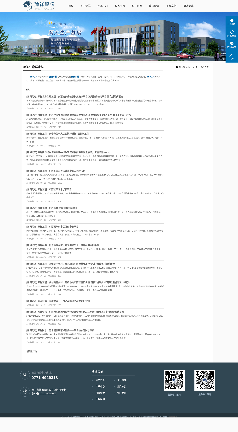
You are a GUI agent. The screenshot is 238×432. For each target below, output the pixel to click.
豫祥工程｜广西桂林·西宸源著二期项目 (57, 208)
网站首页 (100, 380)
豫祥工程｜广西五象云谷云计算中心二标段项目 (61, 171)
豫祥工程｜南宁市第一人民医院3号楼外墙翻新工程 (63, 133)
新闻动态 (31, 96)
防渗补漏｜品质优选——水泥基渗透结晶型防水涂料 (64, 301)
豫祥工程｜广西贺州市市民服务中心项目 (58, 226)
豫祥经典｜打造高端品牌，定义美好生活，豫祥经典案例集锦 (68, 245)
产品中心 (102, 6)
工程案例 (171, 6)
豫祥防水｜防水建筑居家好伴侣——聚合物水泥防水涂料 (66, 330)
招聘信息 (188, 6)
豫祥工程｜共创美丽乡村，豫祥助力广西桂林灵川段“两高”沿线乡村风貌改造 (76, 263)
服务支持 (120, 6)
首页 (71, 6)
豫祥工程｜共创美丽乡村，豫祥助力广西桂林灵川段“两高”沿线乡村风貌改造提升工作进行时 (84, 282)
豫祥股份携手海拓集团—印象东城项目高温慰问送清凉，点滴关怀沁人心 (74, 152)
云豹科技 (173, 417)
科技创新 (137, 6)
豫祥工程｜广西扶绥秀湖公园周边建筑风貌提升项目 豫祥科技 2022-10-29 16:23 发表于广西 (84, 115)
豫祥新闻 (154, 6)
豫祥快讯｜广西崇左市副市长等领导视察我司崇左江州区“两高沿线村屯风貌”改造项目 (81, 311)
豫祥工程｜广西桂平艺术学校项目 (55, 189)
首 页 (195, 67)
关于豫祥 (85, 6)
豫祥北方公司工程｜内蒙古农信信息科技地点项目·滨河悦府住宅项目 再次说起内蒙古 (80, 96)
